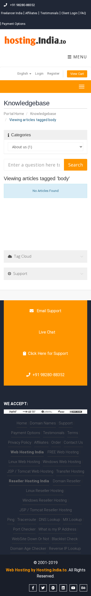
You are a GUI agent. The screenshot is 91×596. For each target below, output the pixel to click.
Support (66, 423)
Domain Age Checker (28, 548)
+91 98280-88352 (48, 374)
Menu (79, 57)
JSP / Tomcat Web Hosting (30, 471)
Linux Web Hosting (24, 461)
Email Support (48, 310)
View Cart (77, 74)
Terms (72, 433)
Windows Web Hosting (62, 461)
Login (39, 73)
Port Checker (24, 529)
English (23, 73)
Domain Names (43, 423)
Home (22, 423)
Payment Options (14, 24)
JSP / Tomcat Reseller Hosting (45, 510)
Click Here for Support (48, 353)
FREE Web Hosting (63, 452)
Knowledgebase (43, 114)
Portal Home (14, 114)
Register (53, 73)
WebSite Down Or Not (30, 539)
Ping (10, 519)
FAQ (83, 13)
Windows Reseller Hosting (44, 500)
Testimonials (49, 13)
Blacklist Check (65, 539)
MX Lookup (72, 519)
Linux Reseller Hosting (44, 490)
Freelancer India (11, 13)
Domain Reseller (67, 481)
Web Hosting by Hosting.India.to (36, 570)
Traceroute (26, 519)
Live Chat (46, 332)
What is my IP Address (57, 529)
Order (56, 442)
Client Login (69, 13)
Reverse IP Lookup (65, 548)
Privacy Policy (19, 442)
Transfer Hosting (70, 471)
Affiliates (31, 13)
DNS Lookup (49, 519)
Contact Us (73, 442)
